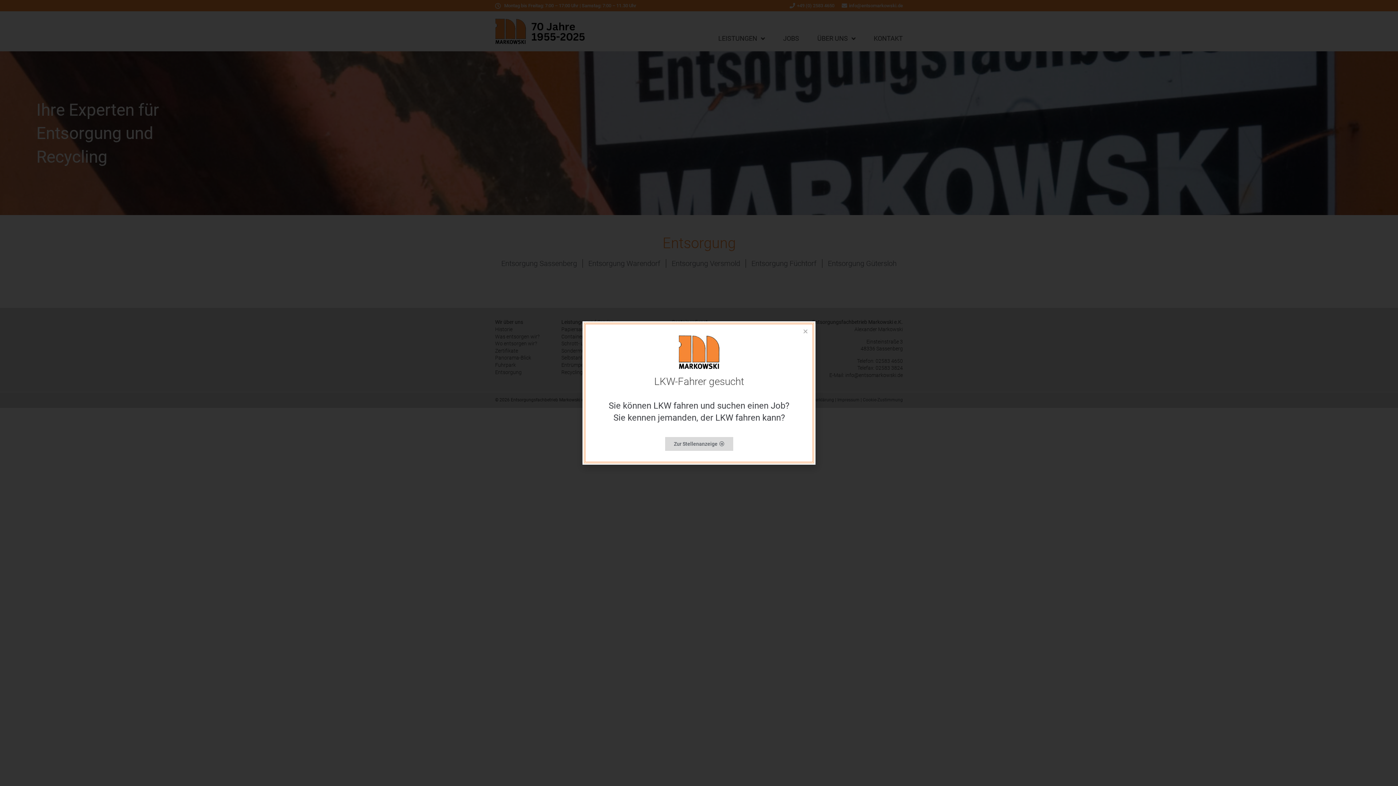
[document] (699, 393)
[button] (805, 331)
